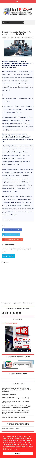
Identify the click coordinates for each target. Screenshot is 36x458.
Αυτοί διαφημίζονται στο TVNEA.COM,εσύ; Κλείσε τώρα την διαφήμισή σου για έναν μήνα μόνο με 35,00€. (15, 412)
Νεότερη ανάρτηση (6, 303)
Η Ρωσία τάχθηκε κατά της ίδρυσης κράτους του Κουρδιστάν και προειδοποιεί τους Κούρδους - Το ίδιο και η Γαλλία (17, 390)
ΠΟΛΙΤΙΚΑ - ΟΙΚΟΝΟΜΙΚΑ (26, 37)
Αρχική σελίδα (17, 303)
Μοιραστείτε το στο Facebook (13, 229)
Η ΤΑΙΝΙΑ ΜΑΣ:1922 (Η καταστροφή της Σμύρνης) (15, 398)
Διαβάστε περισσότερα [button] (10, 449)
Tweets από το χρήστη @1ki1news (10, 428)
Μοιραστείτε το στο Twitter (12, 234)
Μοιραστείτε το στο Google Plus (14, 239)
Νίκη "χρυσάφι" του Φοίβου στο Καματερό (14, 417)
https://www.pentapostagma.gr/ (7, 219)
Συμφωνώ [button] (18, 453)
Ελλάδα (17, 37)
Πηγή (3, 225)
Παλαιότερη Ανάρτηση (28, 303)
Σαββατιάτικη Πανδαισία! (9, 394)
